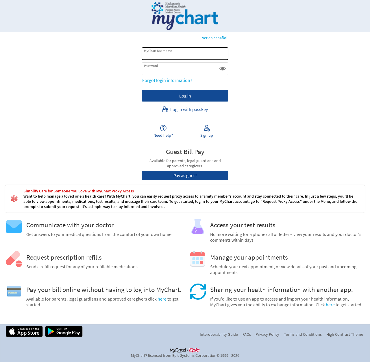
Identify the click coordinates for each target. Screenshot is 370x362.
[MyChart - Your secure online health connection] (184, 16)
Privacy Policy (267, 334)
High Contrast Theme (344, 334)
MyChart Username (158, 50)
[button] (222, 68)
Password (151, 65)
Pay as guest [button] (185, 175)
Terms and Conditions (303, 334)
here (162, 299)
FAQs (247, 334)
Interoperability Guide (219, 334)
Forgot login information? (167, 80)
